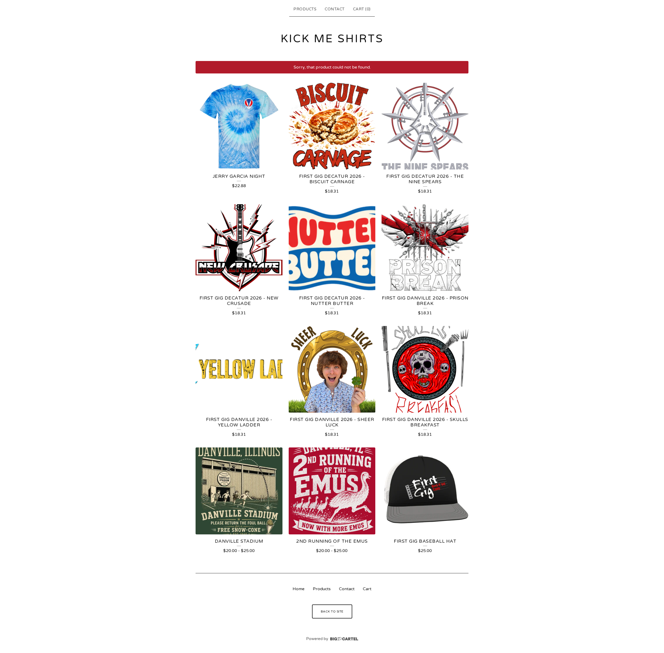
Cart (367, 588)
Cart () (362, 9)
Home (299, 588)
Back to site (332, 611)
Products (304, 9)
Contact (335, 9)
